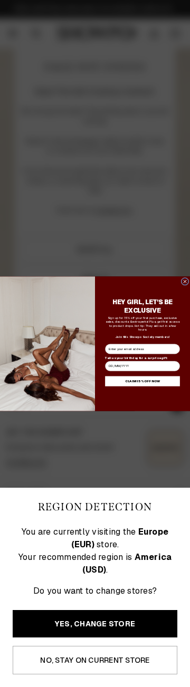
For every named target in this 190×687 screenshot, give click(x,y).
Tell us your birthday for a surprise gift (136, 357)
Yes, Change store (95, 623)
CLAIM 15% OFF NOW (142, 381)
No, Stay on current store (94, 660)
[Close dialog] (185, 281)
